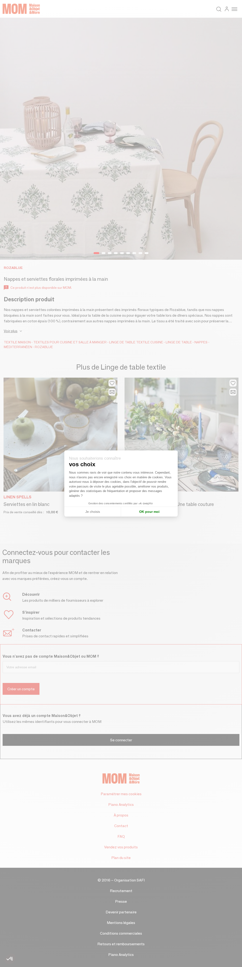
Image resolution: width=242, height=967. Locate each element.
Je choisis (92, 512)
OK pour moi (149, 512)
